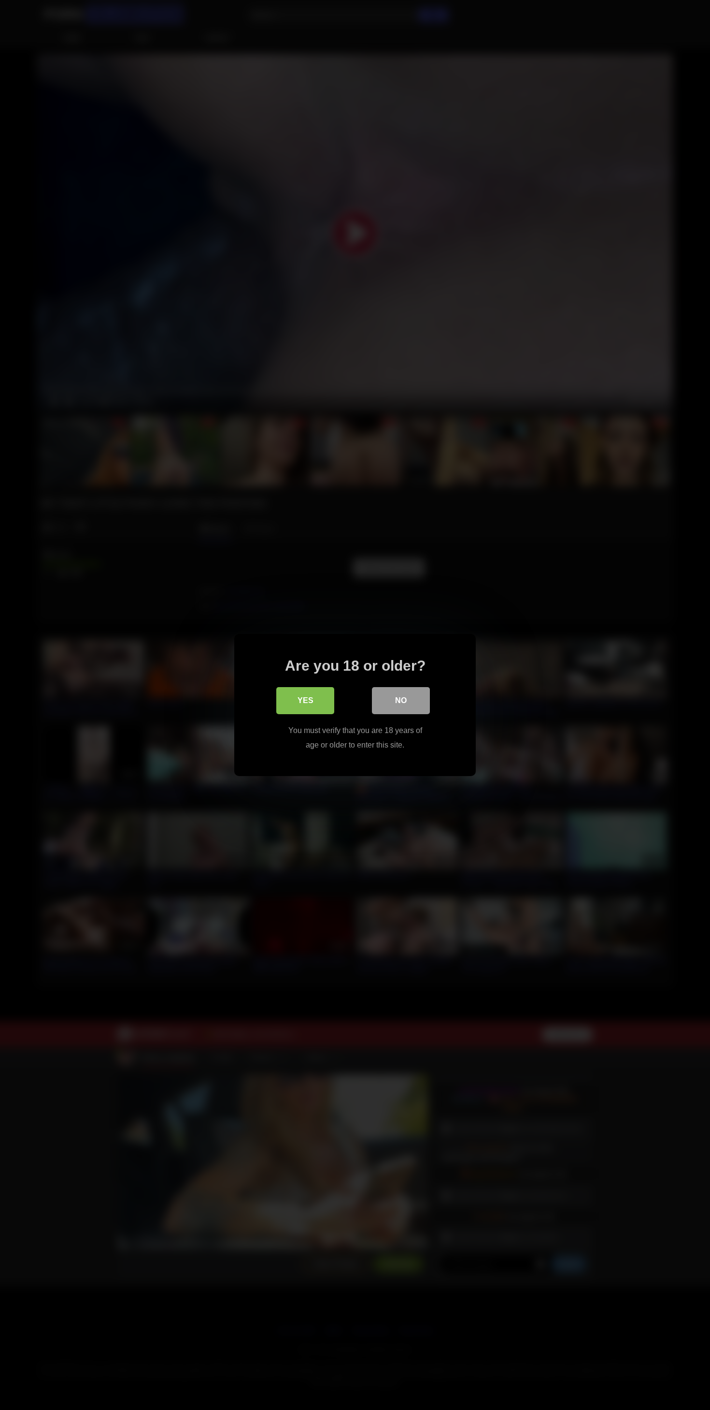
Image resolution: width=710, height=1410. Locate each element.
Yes (305, 700)
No (401, 700)
